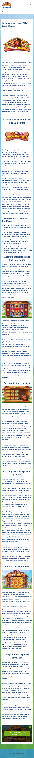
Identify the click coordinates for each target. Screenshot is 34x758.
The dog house (7, 7)
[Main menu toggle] (30, 5)
